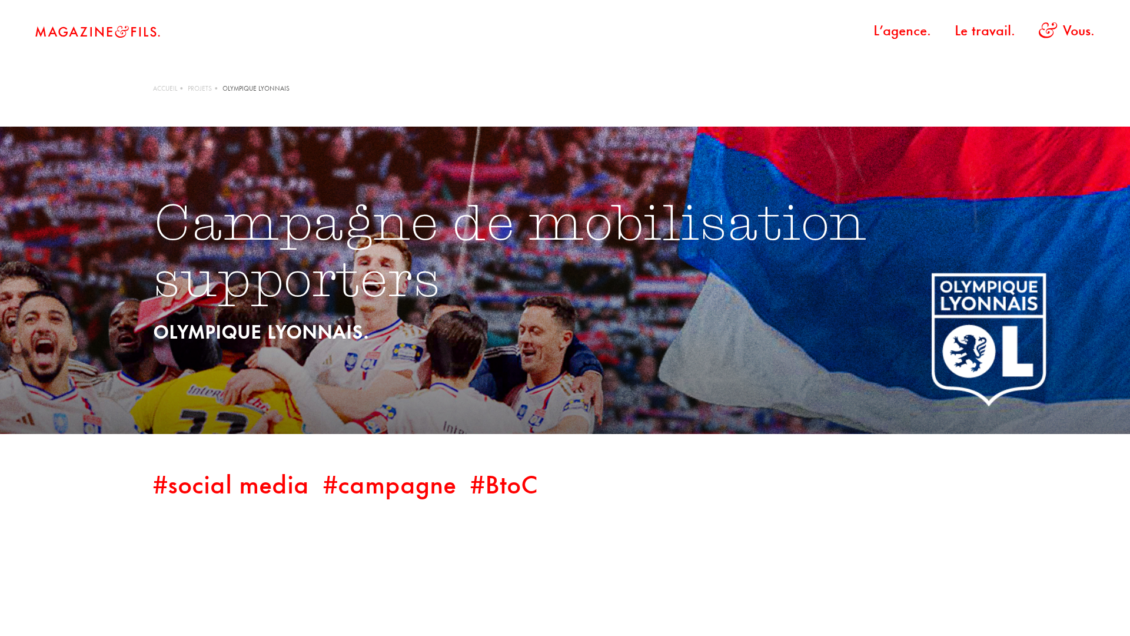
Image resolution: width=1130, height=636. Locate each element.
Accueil (165, 89)
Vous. (1079, 32)
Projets (200, 89)
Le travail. (985, 32)
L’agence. (902, 32)
